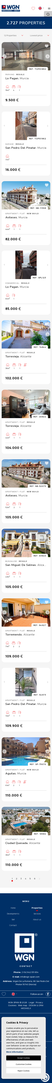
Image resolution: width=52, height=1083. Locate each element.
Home (13, 908)
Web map (22, 1005)
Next (47, 56)
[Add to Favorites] (46, 45)
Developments (13, 913)
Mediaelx (26, 1008)
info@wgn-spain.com (30, 976)
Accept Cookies (23, 1058)
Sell (13, 919)
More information (14, 1052)
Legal (31, 1002)
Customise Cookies (23, 1064)
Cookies (12, 1005)
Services (37, 913)
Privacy (39, 1002)
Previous (4, 56)
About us (37, 919)
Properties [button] (37, 908)
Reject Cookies (24, 1070)
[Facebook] (48, 994)
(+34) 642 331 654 (30, 972)
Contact (13, 925)
